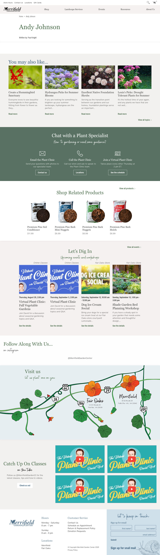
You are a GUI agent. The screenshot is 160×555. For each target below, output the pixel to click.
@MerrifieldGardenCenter (80, 358)
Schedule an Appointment (80, 525)
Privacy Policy (73, 550)
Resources (125, 9)
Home (21, 16)
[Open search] (148, 2)
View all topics (144, 119)
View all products (126, 188)
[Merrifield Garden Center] (12, 9)
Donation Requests (77, 531)
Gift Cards (37, 2)
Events (102, 9)
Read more (13, 113)
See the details (25, 325)
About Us (150, 9)
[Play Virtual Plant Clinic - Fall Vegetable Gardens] (79, 459)
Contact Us (18, 2)
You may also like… (28, 62)
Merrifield (45, 545)
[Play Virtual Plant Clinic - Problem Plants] (79, 489)
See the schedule (118, 172)
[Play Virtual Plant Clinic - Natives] (131, 459)
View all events (133, 246)
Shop (46, 9)
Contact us (42, 172)
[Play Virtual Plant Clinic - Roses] (131, 489)
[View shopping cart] (153, 2)
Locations (28, 2)
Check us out (25, 485)
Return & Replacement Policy (81, 528)
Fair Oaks (45, 548)
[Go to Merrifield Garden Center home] (21, 522)
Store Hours (8, 2)
